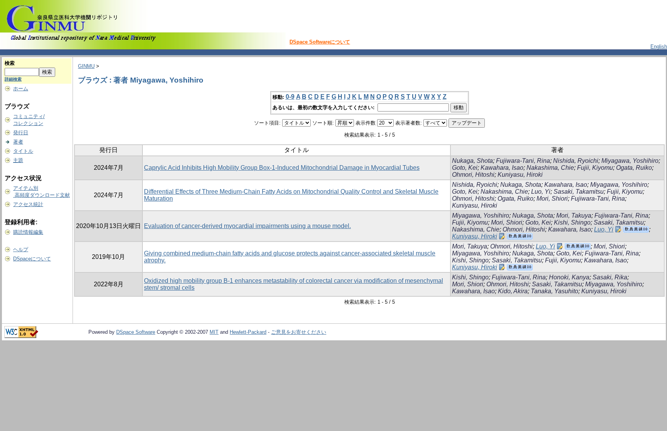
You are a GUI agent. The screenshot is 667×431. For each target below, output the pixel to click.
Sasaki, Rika (610, 277)
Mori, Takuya (573, 215)
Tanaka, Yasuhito (554, 291)
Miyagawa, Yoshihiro (630, 160)
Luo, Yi (540, 191)
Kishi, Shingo (572, 222)
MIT (214, 332)
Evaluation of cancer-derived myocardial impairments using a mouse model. (247, 226)
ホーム (20, 88)
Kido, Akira (513, 291)
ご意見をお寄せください (298, 332)
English (658, 46)
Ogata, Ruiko (634, 167)
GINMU (86, 66)
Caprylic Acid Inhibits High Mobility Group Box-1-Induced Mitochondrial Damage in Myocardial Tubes (282, 167)
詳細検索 (13, 79)
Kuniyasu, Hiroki (520, 174)
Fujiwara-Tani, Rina (523, 160)
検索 (10, 63)
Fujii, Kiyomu (595, 167)
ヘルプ (20, 249)
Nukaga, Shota (472, 160)
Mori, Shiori (552, 198)
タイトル (23, 151)
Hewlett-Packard (248, 332)
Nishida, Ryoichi (575, 160)
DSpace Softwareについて (319, 42)
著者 (18, 142)
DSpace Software (135, 332)
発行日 (20, 132)
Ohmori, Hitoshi (473, 174)
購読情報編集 (28, 232)
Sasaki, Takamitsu (579, 191)
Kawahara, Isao (502, 167)
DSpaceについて (32, 259)
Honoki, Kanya (569, 277)
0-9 (290, 96)
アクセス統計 (28, 204)
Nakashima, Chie (550, 167)
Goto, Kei (464, 167)
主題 (18, 160)
